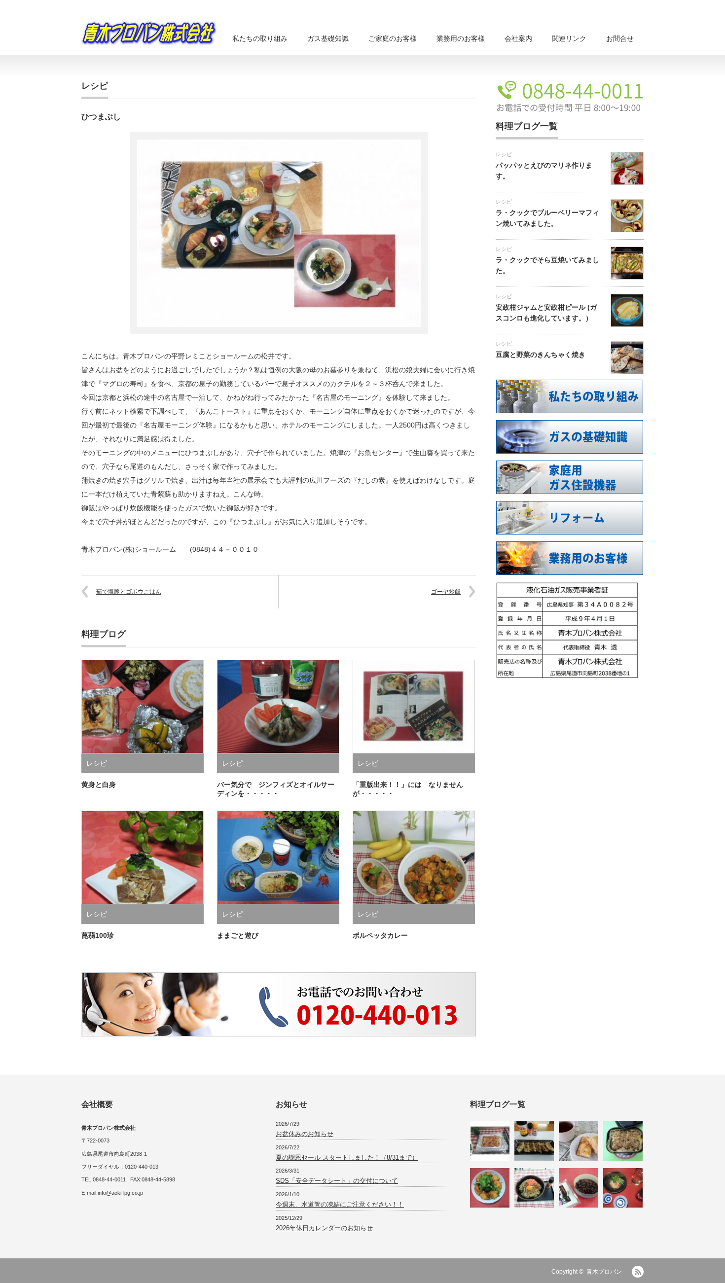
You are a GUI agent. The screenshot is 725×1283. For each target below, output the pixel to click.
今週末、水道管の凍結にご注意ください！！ (340, 1204)
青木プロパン (604, 1271)
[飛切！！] (578, 1188)
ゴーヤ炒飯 (446, 591)
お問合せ (620, 38)
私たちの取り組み (260, 38)
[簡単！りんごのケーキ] (578, 1141)
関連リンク (569, 38)
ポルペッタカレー (380, 935)
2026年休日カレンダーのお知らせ (324, 1228)
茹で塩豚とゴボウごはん (128, 591)
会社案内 (518, 38)
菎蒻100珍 (97, 935)
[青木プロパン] (149, 33)
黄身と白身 (98, 784)
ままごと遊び (237, 935)
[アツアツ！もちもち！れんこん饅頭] (623, 1188)
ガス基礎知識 (328, 38)
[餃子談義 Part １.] (534, 1141)
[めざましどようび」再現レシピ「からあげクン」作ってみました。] (489, 1188)
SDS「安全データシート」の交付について (337, 1180)
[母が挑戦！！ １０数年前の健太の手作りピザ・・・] (489, 1141)
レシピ (94, 86)
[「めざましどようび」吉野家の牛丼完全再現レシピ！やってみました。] (534, 1188)
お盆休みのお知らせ (304, 1134)
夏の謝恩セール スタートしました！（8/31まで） (347, 1157)
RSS (638, 1272)
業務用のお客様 (460, 38)
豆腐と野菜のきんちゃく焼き (540, 354)
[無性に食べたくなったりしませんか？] (623, 1141)
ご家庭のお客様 (392, 38)
